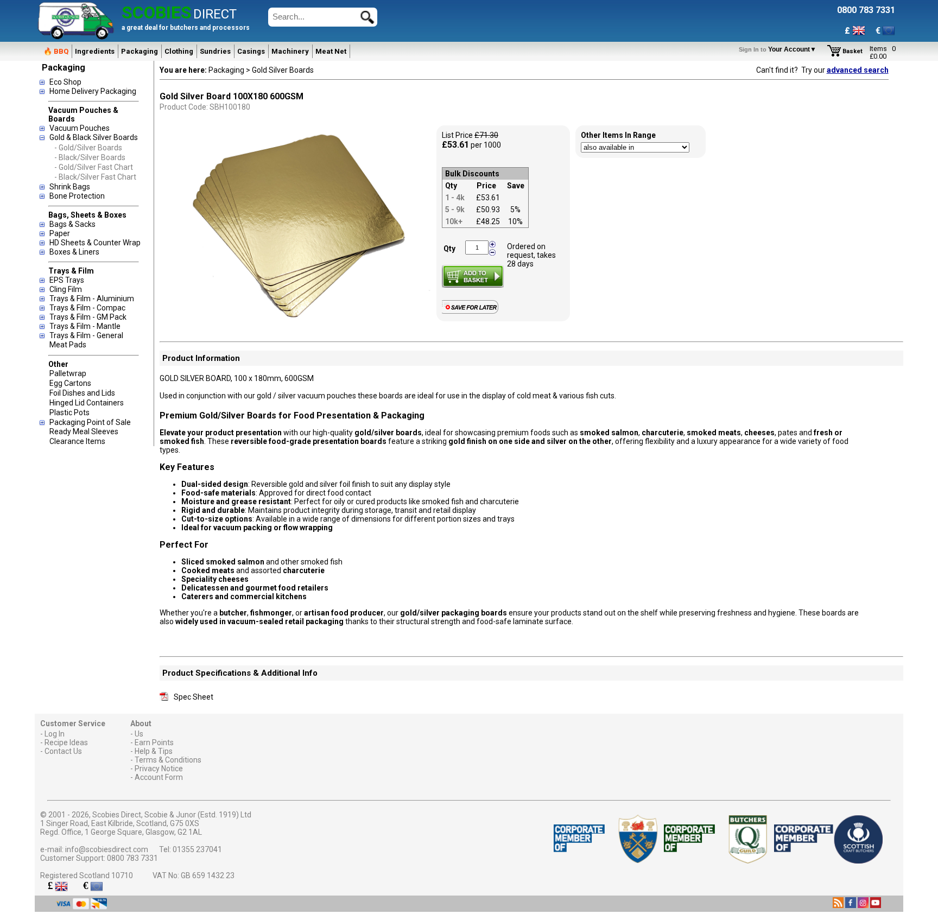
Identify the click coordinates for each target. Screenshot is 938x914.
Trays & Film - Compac (87, 307)
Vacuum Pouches (79, 128)
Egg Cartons (70, 383)
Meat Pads (67, 344)
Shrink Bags (69, 186)
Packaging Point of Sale (90, 422)
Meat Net (330, 51)
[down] (492, 252)
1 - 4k (455, 197)
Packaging (139, 51)
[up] (492, 244)
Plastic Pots (69, 412)
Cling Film (65, 289)
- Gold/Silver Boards (88, 147)
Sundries (215, 51)
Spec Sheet (193, 697)
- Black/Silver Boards (89, 157)
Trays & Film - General (86, 335)
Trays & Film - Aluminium (91, 298)
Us (139, 733)
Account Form (159, 777)
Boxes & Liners (74, 251)
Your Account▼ (779, 49)
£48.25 (488, 221)
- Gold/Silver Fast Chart (93, 167)
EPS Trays (66, 280)
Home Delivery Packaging (92, 91)
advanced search (858, 70)
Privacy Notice (159, 768)
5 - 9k (455, 209)
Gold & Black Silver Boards (93, 137)
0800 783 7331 (132, 858)
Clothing (178, 51)
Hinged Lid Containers (86, 402)
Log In (55, 733)
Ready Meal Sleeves (83, 431)
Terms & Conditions (168, 760)
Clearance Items (77, 441)
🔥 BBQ (55, 51)
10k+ (453, 221)
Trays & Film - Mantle (85, 326)
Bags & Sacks (72, 224)
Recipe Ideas (66, 742)
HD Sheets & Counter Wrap (95, 242)
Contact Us (63, 751)
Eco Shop (65, 82)
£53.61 (488, 197)
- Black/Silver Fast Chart (95, 177)
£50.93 (488, 209)
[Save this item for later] (472, 311)
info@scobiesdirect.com (106, 849)
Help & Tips (154, 751)
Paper (59, 233)
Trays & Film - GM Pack (87, 317)
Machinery (290, 51)
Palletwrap (67, 373)
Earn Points (154, 742)
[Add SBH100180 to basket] (473, 276)
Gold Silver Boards (283, 70)
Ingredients (95, 51)
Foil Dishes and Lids (82, 393)
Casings (251, 51)
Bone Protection (77, 196)
